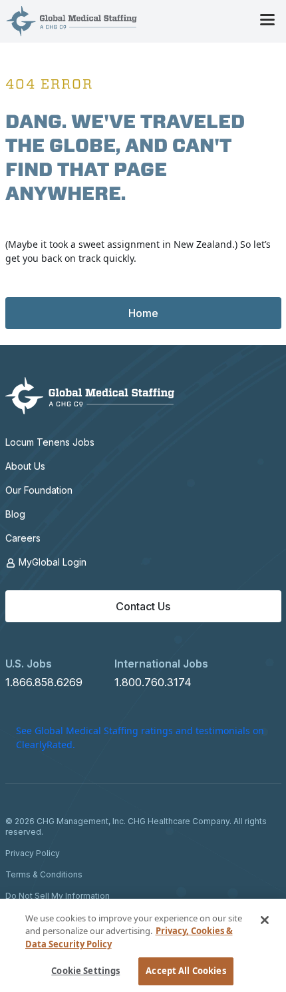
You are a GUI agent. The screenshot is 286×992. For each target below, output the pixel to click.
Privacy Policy (32, 853)
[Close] (264, 920)
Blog (15, 514)
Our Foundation (38, 490)
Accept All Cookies (185, 971)
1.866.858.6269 (43, 682)
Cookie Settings (85, 971)
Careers (23, 538)
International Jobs (161, 663)
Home (143, 313)
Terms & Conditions (43, 874)
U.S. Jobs (28, 663)
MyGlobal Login (51, 562)
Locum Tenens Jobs (49, 442)
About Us (25, 466)
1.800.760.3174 (153, 682)
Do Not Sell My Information (57, 896)
